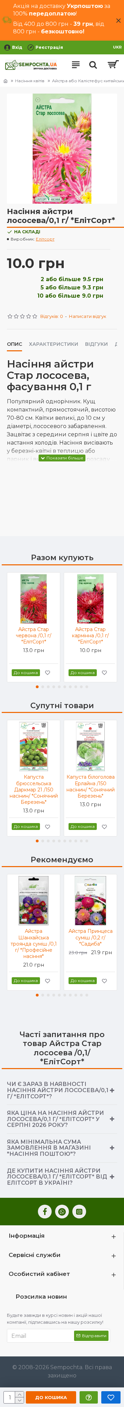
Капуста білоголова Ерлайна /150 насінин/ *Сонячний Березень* (90, 786)
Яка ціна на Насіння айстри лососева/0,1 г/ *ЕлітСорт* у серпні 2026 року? (55, 1119)
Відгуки (96, 344)
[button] (37, 686)
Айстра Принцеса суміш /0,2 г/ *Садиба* (91, 937)
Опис (14, 344)
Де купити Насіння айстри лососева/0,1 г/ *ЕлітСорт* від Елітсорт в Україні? (57, 1177)
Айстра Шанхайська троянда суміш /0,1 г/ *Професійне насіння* (34, 943)
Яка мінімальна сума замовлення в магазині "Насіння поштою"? (49, 1148)
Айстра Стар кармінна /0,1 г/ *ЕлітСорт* (90, 635)
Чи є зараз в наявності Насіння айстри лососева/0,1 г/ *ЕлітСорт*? (57, 1090)
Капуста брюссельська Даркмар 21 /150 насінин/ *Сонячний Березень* (34, 789)
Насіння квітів (29, 80)
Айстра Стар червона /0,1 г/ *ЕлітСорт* (33, 635)
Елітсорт (45, 239)
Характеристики (53, 344)
